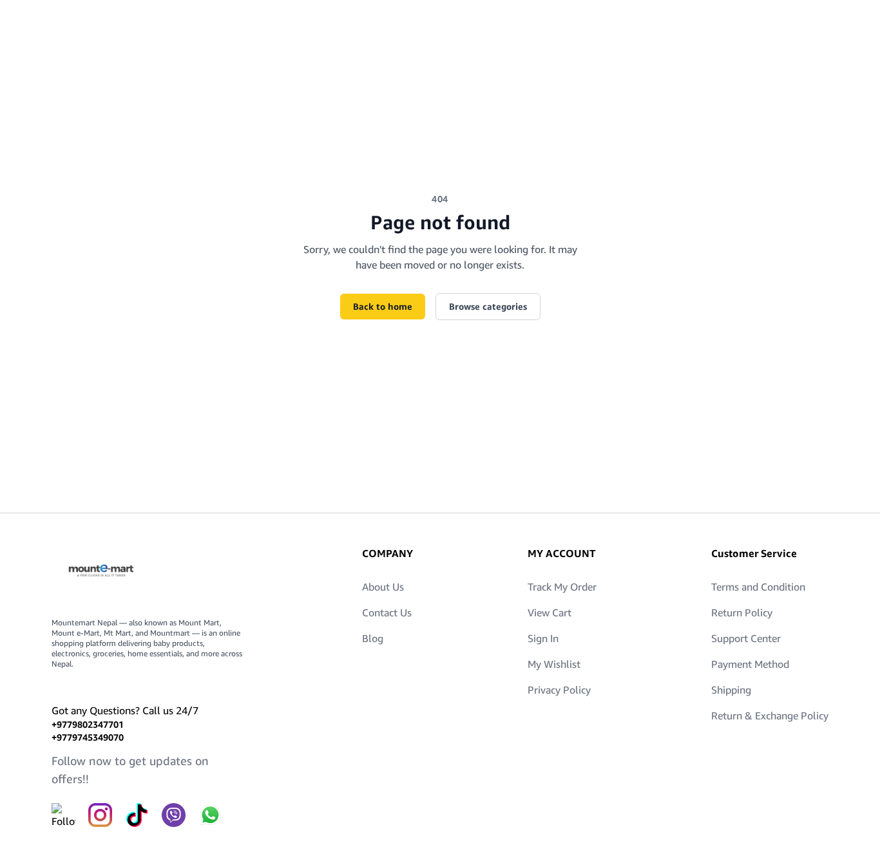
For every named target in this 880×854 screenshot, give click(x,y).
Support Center (746, 638)
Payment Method (750, 664)
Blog (372, 638)
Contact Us (387, 612)
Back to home (382, 306)
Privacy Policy (559, 689)
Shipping (731, 689)
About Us (383, 586)
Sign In (543, 638)
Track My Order (562, 586)
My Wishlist (554, 664)
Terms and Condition (758, 586)
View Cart (549, 612)
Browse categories (488, 306)
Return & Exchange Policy (769, 715)
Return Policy (741, 612)
